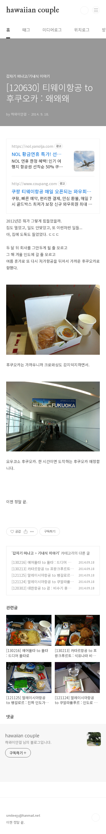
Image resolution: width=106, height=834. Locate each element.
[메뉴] (96, 10)
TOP (96, 817)
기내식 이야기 (48, 553)
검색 (84, 10)
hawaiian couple (32, 10)
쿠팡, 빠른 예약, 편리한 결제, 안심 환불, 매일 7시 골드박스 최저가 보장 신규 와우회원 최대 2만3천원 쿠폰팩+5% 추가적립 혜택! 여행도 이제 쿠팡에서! (53, 201)
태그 (26, 30)
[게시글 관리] (32, 531)
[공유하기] (25, 531)
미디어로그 (52, 30)
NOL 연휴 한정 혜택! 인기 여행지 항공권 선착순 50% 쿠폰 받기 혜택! (37, 163)
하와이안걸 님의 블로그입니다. (28, 742)
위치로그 (82, 30)
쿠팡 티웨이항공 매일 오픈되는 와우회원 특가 (51, 191)
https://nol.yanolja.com (32, 146)
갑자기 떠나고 (23, 553)
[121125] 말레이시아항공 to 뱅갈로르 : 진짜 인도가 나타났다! (42, 578)
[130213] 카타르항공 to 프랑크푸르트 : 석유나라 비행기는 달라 (42, 571)
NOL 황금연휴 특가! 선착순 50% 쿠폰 (36, 154)
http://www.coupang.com (34, 183)
